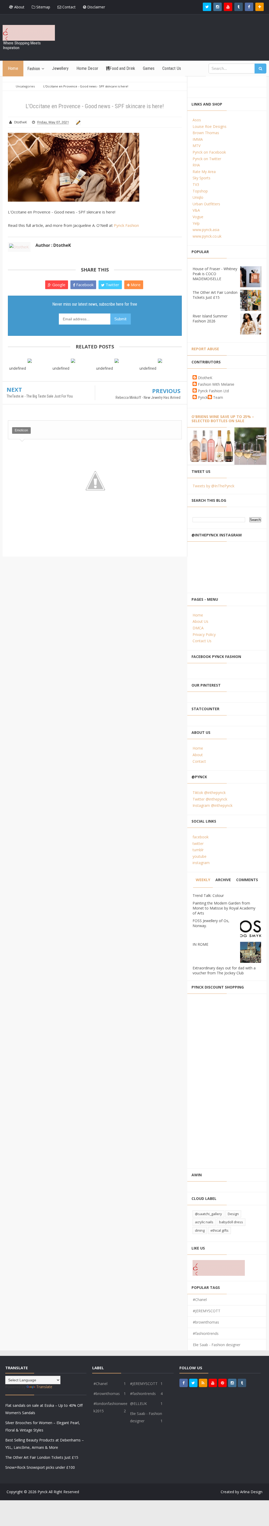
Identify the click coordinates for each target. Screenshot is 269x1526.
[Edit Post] (77, 122)
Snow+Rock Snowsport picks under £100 (40, 1467)
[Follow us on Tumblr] (238, 7)
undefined (17, 368)
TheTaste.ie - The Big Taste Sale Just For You (40, 396)
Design (233, 1213)
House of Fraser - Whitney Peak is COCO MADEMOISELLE (215, 273)
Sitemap (42, 6)
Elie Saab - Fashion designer (216, 1344)
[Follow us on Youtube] (228, 7)
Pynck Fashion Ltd (213, 390)
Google (58, 284)
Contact (68, 6)
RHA (196, 165)
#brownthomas (206, 1322)
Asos (197, 119)
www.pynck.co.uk (207, 236)
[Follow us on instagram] (217, 7)
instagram (201, 862)
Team (218, 397)
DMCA (198, 627)
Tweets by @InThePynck (213, 485)
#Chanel (200, 1299)
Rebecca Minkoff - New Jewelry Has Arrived (148, 397)
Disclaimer (95, 6)
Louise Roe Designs (209, 126)
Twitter (112, 284)
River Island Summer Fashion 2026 (210, 318)
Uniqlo (198, 197)
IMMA (198, 139)
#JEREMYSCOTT (206, 1310)
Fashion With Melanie (216, 384)
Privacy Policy (204, 634)
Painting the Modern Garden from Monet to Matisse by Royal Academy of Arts (224, 908)
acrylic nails (204, 1222)
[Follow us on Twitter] (207, 7)
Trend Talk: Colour (208, 895)
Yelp (196, 223)
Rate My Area (204, 171)
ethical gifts (219, 1230)
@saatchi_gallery (208, 1213)
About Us (200, 621)
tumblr (198, 849)
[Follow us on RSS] (203, 1383)
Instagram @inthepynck (212, 805)
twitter (198, 843)
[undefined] (29, 360)
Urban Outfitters (206, 203)
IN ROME (200, 944)
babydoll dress (231, 1222)
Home (198, 615)
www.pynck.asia (206, 229)
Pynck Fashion (126, 225)
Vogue (198, 216)
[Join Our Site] (259, 7)
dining (200, 1230)
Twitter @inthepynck (210, 799)
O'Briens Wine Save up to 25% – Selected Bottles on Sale (223, 418)
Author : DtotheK (53, 245)
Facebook (84, 284)
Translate (44, 1386)
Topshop (200, 191)
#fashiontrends (206, 1333)
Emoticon (21, 430)
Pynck (203, 397)
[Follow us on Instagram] (232, 1383)
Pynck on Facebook (209, 152)
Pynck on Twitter (207, 158)
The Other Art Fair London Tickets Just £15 (215, 295)
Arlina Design (251, 1491)
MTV (196, 145)
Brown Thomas (206, 132)
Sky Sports (201, 177)
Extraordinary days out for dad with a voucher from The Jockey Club (224, 970)
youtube (199, 856)
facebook (201, 836)
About (18, 6)
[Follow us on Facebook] (249, 7)
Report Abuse (205, 348)
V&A (196, 210)
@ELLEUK (138, 1403)
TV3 (196, 184)
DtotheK (205, 377)
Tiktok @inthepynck (209, 792)
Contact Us (202, 640)
